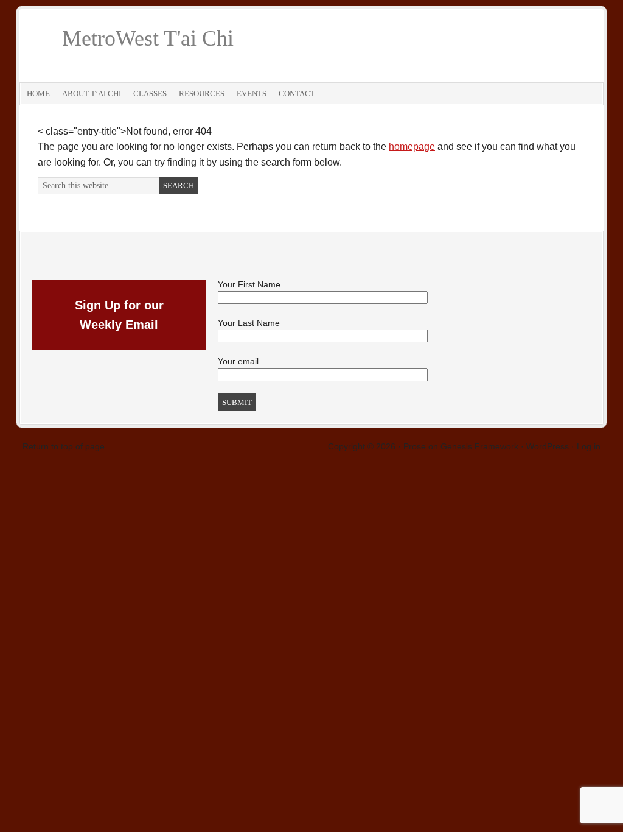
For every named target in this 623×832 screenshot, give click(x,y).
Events (251, 93)
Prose (414, 446)
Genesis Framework (479, 446)
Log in (588, 446)
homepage (412, 146)
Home (38, 93)
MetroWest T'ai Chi (148, 38)
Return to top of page (64, 446)
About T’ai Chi (91, 93)
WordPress (547, 446)
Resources (201, 93)
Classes (150, 93)
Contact (297, 93)
